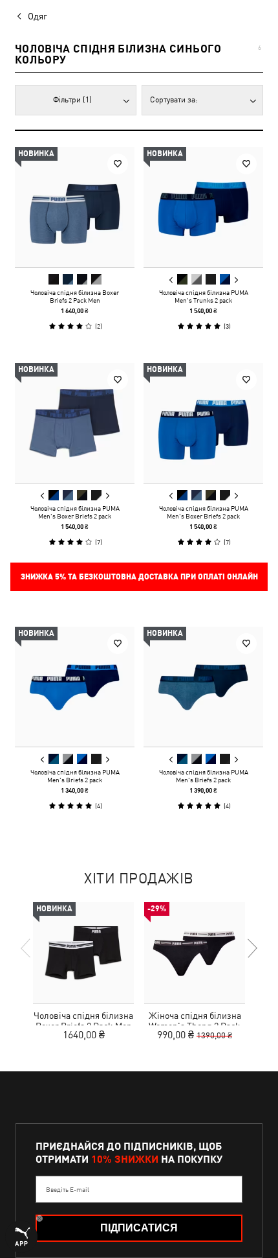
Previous (171, 280)
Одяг (37, 16)
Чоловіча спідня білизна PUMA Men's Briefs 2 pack (75, 776)
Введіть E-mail (67, 1189)
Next (236, 280)
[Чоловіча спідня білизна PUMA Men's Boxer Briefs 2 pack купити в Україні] (74, 423)
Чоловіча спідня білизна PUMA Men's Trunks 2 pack (203, 296)
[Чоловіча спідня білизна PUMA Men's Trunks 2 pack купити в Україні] (203, 207)
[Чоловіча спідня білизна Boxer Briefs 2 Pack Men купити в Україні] (74, 207)
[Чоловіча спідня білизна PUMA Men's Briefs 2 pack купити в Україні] (74, 687)
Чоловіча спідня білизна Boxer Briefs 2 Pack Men (74, 296)
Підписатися (139, 1227)
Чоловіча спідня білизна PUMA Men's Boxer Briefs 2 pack (75, 512)
